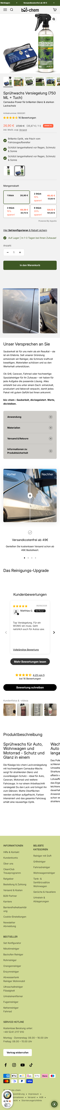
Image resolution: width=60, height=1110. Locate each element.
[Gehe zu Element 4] (40, 82)
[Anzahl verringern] (8, 252)
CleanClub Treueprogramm (12, 871)
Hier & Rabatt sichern (25, 230)
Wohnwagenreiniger (44, 872)
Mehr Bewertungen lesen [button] (30, 661)
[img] (20, 606)
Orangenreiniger (12, 965)
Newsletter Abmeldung (9, 924)
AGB (41, 1097)
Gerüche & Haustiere (44, 891)
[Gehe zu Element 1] (8, 82)
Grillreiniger (39, 861)
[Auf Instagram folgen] (14, 1065)
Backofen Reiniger (13, 954)
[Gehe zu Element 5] (50, 82)
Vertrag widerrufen (17, 1052)
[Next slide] (54, 632)
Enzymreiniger (11, 971)
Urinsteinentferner (13, 996)
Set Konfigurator (12, 943)
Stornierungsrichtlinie (32, 1100)
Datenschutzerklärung (13, 1094)
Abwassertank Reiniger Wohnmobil (14, 979)
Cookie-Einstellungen (14, 916)
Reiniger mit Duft (42, 855)
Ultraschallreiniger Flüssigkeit (13, 988)
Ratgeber (8, 878)
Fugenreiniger (10, 1001)
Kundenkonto (10, 857)
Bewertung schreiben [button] (30, 687)
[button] (10, 117)
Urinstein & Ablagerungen (41, 899)
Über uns (8, 863)
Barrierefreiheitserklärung (15, 909)
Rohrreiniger (9, 960)
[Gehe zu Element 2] (18, 82)
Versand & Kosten (12, 890)
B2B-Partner (10, 895)
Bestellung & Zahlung (14, 884)
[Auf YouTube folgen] (22, 1065)
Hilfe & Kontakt (11, 852)
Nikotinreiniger (11, 948)
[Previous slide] (6, 632)
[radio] (16, 195)
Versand (23, 130)
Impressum (33, 1094)
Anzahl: (7, 245)
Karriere (7, 901)
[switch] (7, 1105)
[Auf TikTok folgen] (31, 1065)
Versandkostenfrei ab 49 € (31, 3)
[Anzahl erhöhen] (20, 252)
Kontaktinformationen (13, 1097)
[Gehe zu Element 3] (29, 82)
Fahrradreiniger (41, 867)
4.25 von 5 (38, 675)
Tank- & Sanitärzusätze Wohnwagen (41, 882)
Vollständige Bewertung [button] (26, 649)
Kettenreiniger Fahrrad (10, 1009)
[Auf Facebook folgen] (5, 1065)
